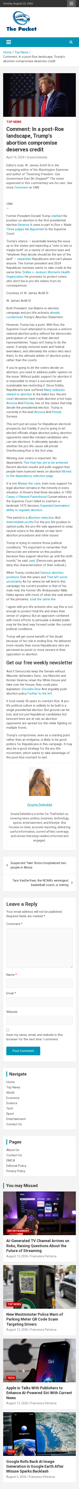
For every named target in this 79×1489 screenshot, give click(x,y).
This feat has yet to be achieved (45, 462)
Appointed (37, 229)
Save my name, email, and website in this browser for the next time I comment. (34, 1037)
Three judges (15, 229)
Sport (10, 1114)
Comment (14, 924)
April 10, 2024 (15, 157)
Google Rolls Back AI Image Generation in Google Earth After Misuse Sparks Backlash (35, 1466)
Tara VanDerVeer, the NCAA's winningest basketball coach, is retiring (40, 883)
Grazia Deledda (37, 157)
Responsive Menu (71, 3)
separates (24, 259)
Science (11, 1103)
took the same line (43, 599)
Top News (13, 122)
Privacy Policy (15, 1171)
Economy (12, 1098)
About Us (12, 1150)
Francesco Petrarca (43, 1256)
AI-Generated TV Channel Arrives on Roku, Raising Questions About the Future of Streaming (37, 1246)
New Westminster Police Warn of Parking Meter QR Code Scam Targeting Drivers (34, 1319)
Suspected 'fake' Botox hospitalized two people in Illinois (38, 865)
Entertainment (16, 1119)
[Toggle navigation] (8, 42)
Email (11, 993)
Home (10, 1082)
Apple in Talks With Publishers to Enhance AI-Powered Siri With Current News (39, 1393)
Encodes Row (31, 689)
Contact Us (14, 1124)
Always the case (29, 483)
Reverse (23, 225)
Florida (28, 403)
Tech (9, 1108)
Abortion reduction (41, 518)
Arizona (11, 403)
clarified (56, 216)
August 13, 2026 (17, 1256)
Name (11, 975)
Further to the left (40, 693)
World (10, 1093)
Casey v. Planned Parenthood (26, 497)
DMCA (10, 1160)
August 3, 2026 (16, 1476)
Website (11, 1012)
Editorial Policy (16, 1166)
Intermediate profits (20, 522)
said (32, 561)
